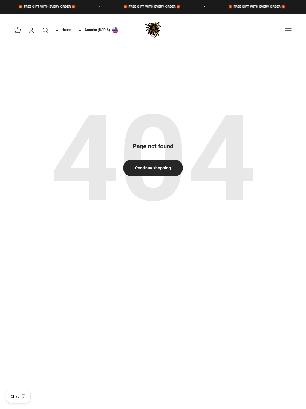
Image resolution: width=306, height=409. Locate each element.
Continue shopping (153, 168)
